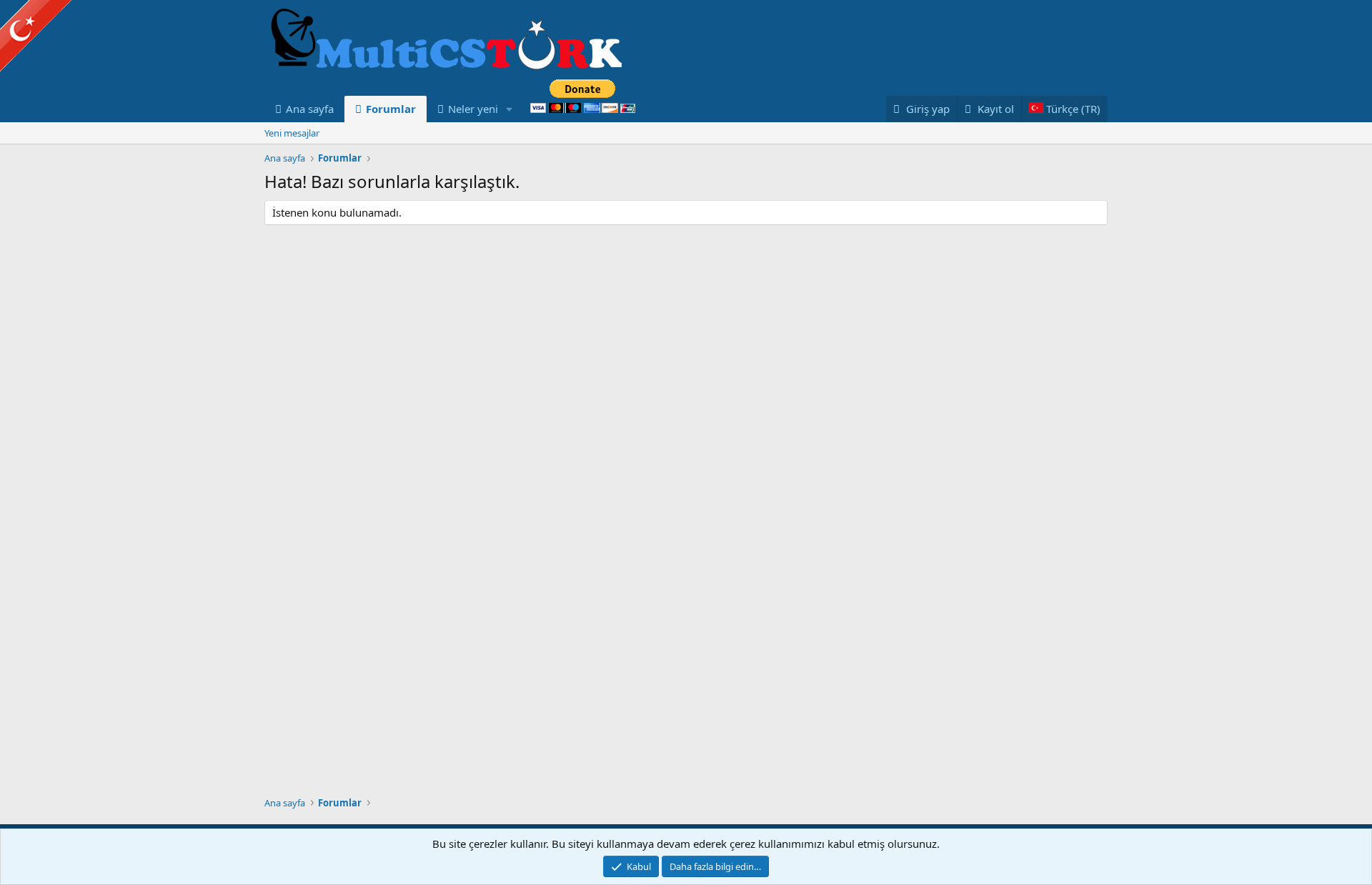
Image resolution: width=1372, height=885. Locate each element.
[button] (509, 109)
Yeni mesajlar (291, 133)
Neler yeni (473, 109)
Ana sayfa (310, 109)
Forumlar (391, 109)
